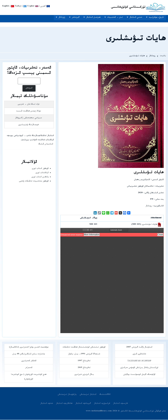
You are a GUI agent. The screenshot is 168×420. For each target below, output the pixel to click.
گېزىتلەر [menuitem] (77, 18)
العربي (43, 6)
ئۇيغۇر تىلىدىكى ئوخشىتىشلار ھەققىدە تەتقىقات (84, 347)
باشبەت (163, 56)
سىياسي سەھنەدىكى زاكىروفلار (28, 118)
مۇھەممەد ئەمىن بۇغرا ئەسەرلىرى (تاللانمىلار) (28, 347)
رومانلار (149, 206)
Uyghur (30, 6)
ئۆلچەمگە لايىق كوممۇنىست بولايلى (139, 374)
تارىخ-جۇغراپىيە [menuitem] (157, 18)
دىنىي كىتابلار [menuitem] (137, 18)
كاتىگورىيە (159, 206)
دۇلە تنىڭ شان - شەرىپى (28, 104)
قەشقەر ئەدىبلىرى (28, 361)
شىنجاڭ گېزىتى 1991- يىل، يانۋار (84, 354)
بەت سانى (159, 199)
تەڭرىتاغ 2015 (84, 367)
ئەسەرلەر (28, 367)
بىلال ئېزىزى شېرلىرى (84, 374)
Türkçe (17, 6)
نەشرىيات (160, 186)
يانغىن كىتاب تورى (40, 177)
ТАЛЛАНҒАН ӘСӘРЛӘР (139, 361)
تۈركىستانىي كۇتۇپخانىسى (128, 7)
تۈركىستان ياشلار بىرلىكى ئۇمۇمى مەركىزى (139, 367)
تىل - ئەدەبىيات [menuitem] (116, 18)
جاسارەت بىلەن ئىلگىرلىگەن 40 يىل (28, 354)
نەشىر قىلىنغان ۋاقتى (154, 193)
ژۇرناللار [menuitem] (63, 18)
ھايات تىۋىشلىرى (149, 224)
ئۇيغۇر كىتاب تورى (40, 168)
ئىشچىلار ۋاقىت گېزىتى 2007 (139, 347)
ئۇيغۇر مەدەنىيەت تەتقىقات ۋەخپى (34, 181)
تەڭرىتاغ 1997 (84, 361)
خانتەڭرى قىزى (139, 354)
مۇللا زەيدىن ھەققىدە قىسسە (28, 111)
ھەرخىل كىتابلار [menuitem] (94, 18)
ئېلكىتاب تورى (42, 172)
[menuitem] (105, 394)
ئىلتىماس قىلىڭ (45, 144)
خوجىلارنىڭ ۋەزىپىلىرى (28, 124)
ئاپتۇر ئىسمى (158, 179)
